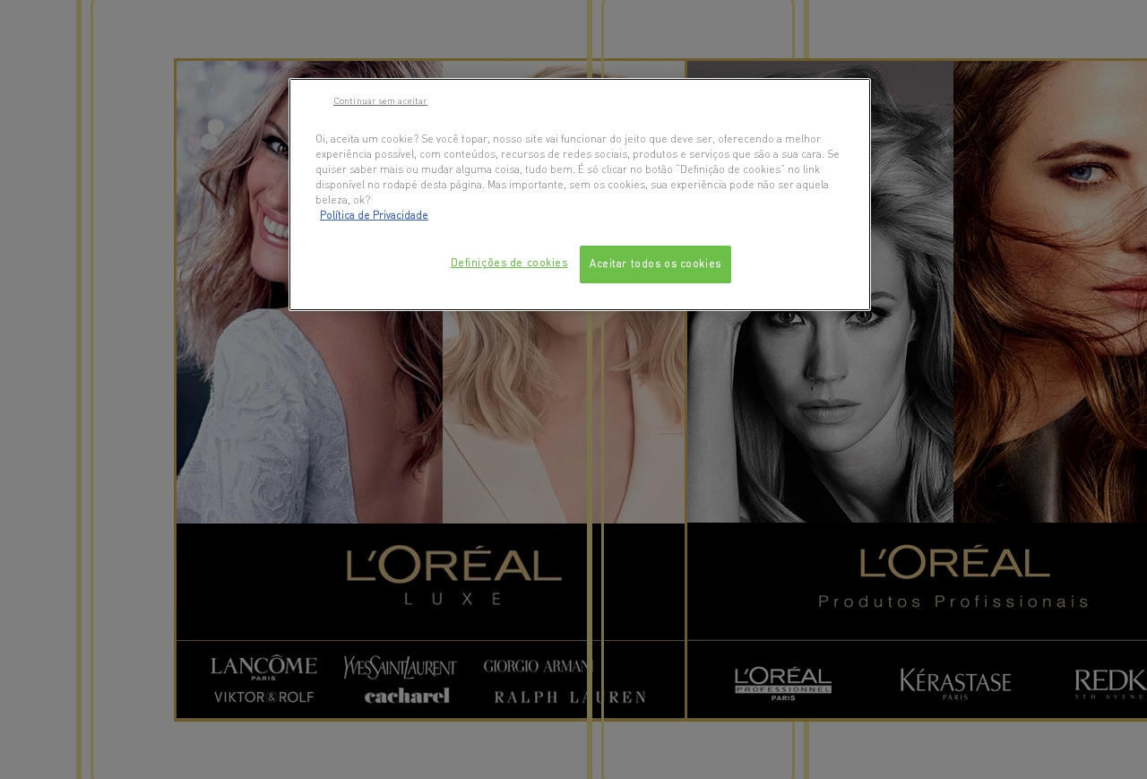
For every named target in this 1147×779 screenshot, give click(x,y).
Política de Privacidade (374, 215)
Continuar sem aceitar (380, 100)
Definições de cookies (509, 262)
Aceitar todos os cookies (655, 263)
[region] (580, 194)
